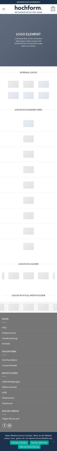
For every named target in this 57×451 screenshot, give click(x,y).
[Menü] (3, 9)
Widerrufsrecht (9, 387)
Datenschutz (8, 397)
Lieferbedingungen (11, 381)
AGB (4, 392)
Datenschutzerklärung (29, 447)
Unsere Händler (9, 365)
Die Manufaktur (9, 360)
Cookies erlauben (19, 442)
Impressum (7, 403)
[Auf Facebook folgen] (4, 425)
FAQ (4, 327)
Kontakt (6, 343)
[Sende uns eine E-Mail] (9, 425)
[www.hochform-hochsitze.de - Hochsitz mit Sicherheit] (28, 9)
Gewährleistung (9, 338)
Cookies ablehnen (39, 442)
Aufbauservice (9, 332)
